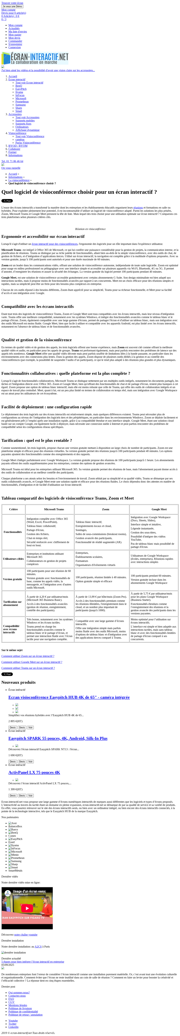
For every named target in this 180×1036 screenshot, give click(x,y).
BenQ (18, 85)
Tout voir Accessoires (27, 117)
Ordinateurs (21, 126)
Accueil (12, 76)
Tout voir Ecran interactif (29, 82)
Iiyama (19, 92)
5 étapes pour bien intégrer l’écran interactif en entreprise (32, 961)
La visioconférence (19, 180)
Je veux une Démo (12, 6)
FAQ (11, 998)
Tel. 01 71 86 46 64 (12, 161)
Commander (15, 40)
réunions (138, 207)
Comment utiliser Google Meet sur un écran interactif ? (31, 662)
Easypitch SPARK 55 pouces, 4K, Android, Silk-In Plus (57, 738)
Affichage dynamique (27, 129)
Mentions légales (17, 1005)
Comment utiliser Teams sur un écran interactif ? (28, 668)
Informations (15, 155)
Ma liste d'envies (17, 31)
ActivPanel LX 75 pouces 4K (34, 772)
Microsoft (20, 98)
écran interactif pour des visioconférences (55, 243)
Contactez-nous (17, 995)
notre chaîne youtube (25, 934)
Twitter (12, 1023)
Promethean (22, 101)
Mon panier (14, 34)
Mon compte (15, 25)
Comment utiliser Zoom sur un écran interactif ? (27, 656)
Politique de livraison (20, 1008)
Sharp (18, 107)
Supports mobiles (25, 120)
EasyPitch (21, 88)
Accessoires (15, 114)
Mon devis (14, 37)
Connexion (14, 47)
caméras (19, 139)
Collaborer (14, 148)
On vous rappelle (10, 167)
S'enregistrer (15, 44)
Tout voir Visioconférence (29, 136)
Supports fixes (23, 123)
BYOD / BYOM (17, 145)
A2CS (38, 946)
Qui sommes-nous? (19, 992)
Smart (18, 111)
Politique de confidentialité (23, 1011)
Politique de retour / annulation (25, 1014)
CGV (11, 1002)
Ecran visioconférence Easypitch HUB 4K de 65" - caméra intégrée (69, 697)
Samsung (20, 104)
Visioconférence (17, 133)
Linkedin (13, 1026)
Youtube (13, 1020)
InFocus (19, 95)
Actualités (14, 28)
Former (12, 152)
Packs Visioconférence (28, 142)
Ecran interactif (16, 79)
